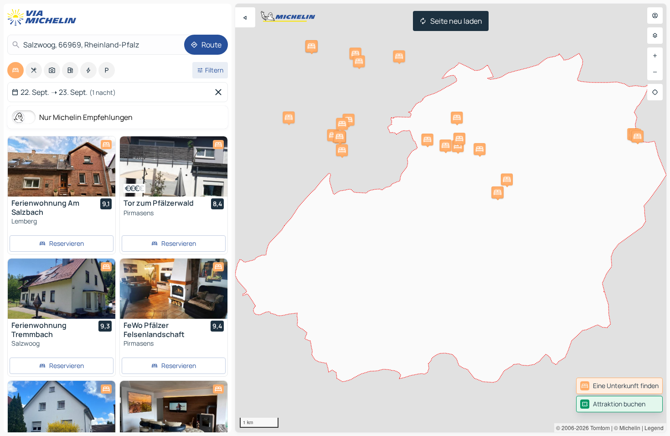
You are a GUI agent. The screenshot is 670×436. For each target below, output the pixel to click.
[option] (15, 70)
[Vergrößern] (655, 55)
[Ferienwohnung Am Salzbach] (61, 166)
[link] (619, 386)
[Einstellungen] (655, 35)
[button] (288, 117)
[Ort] (655, 92)
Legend (654, 427)
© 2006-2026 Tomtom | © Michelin (598, 427)
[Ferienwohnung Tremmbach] (61, 289)
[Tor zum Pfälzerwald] (173, 166)
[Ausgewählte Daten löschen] (220, 92)
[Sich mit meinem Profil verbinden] (655, 15)
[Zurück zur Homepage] (43, 17)
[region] (450, 218)
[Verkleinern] (655, 72)
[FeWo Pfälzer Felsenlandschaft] (173, 289)
